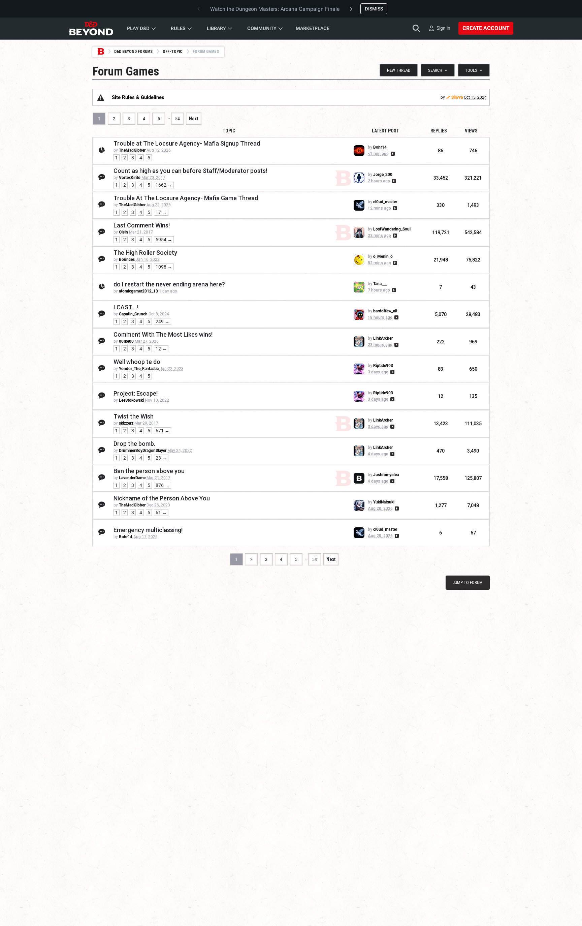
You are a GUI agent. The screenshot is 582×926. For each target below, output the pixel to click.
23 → (161, 458)
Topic (229, 130)
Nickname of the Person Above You (162, 498)
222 (441, 341)
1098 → (164, 267)
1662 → (164, 185)
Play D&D (138, 28)
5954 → (164, 239)
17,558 (440, 478)
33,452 (440, 178)
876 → (162, 485)
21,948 (440, 260)
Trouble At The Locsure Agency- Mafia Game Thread (186, 198)
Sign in (443, 28)
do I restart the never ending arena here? (169, 284)
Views (471, 130)
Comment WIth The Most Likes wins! (163, 334)
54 (177, 118)
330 (441, 205)
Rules (178, 28)
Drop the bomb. (134, 443)
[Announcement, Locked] (100, 97)
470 (441, 451)
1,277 (441, 505)
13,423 (440, 423)
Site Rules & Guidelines (138, 97)
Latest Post (385, 130)
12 (440, 396)
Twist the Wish (134, 416)
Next (193, 118)
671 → (162, 430)
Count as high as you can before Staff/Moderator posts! (190, 170)
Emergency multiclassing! (148, 529)
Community (262, 28)
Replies (438, 130)
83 (440, 369)
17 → (161, 212)
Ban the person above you (149, 470)
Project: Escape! (136, 393)
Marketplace (312, 28)
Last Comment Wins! (142, 225)
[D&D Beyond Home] (91, 28)
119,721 (440, 232)
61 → (161, 512)
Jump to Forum (468, 582)
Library (216, 28)
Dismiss (374, 8)
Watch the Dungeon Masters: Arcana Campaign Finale (275, 9)
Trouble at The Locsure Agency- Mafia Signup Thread (187, 143)
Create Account (485, 28)
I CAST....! (126, 307)
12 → (161, 348)
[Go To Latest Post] (392, 153)
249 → (162, 321)
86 (440, 150)
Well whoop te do (137, 361)
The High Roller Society (145, 252)
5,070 (441, 314)
